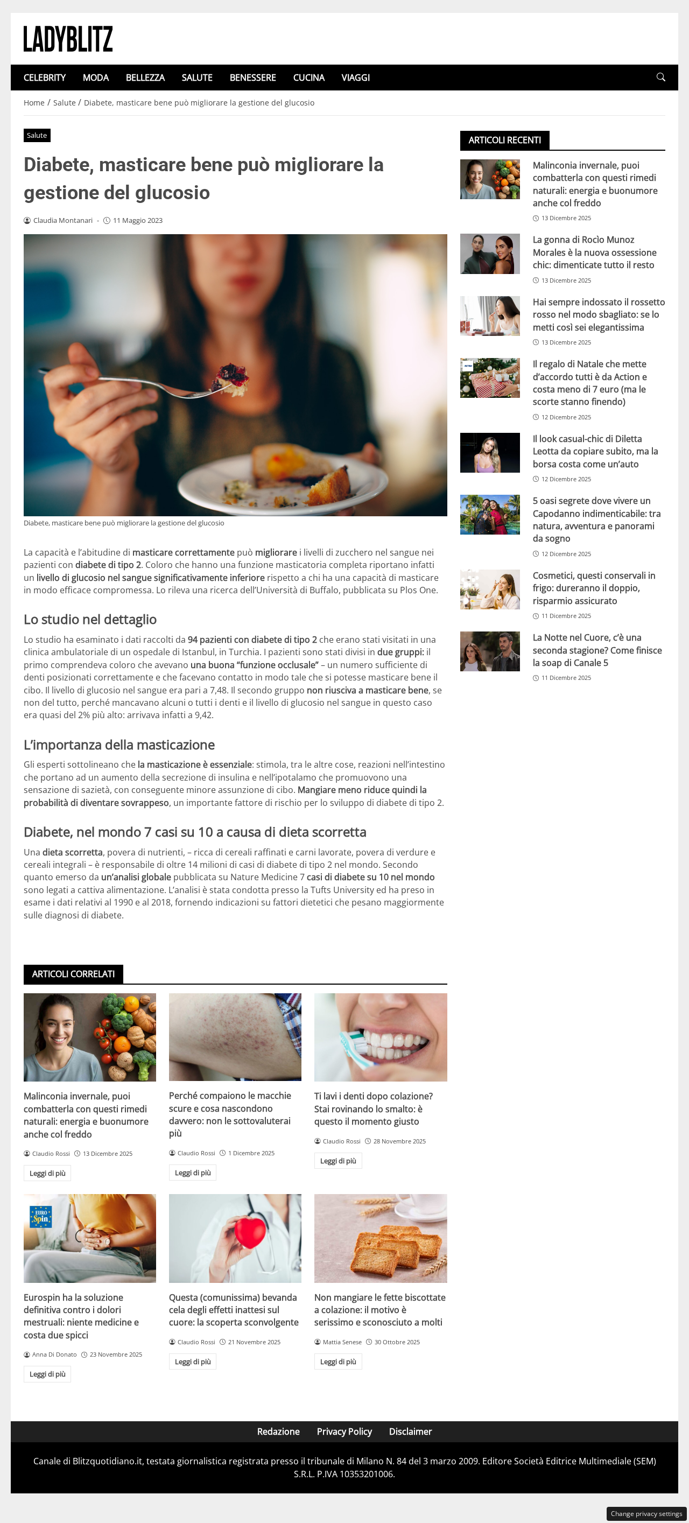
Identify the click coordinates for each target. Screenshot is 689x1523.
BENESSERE (253, 77)
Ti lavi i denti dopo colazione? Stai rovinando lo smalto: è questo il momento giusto (373, 1108)
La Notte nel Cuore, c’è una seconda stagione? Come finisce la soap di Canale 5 (597, 650)
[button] (661, 77)
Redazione (278, 1431)
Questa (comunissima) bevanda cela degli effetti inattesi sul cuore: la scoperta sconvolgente (234, 1310)
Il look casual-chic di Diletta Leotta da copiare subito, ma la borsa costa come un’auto (595, 451)
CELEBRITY (45, 77)
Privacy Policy (344, 1431)
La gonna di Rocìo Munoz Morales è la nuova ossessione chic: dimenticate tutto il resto (595, 252)
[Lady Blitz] (68, 38)
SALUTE (197, 77)
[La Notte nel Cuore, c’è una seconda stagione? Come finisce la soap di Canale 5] (490, 652)
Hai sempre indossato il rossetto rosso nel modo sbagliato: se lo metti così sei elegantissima (599, 314)
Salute (37, 135)
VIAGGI (356, 77)
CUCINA (309, 77)
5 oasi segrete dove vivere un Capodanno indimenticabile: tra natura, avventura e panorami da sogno (597, 519)
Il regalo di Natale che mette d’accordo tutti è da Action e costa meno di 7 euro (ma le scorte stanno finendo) (590, 383)
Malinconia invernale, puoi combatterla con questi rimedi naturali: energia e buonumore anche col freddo (86, 1115)
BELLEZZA (145, 77)
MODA (96, 77)
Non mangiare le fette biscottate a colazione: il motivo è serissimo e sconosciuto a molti (380, 1310)
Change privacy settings (647, 1513)
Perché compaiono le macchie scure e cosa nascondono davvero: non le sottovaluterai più (230, 1114)
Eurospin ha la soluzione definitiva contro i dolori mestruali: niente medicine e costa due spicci (81, 1316)
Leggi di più (48, 1173)
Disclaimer (410, 1431)
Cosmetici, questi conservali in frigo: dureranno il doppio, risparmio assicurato (594, 588)
